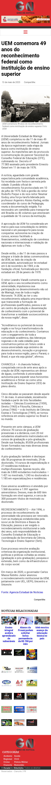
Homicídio (19, 765)
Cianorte (8, 765)
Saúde (17, 756)
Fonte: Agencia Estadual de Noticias (22, 592)
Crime (7, 762)
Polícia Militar (21, 762)
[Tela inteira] (12, 652)
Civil (16, 759)
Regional (8, 759)
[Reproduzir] (4, 652)
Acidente (8, 756)
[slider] (6, 652)
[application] (6, 652)
